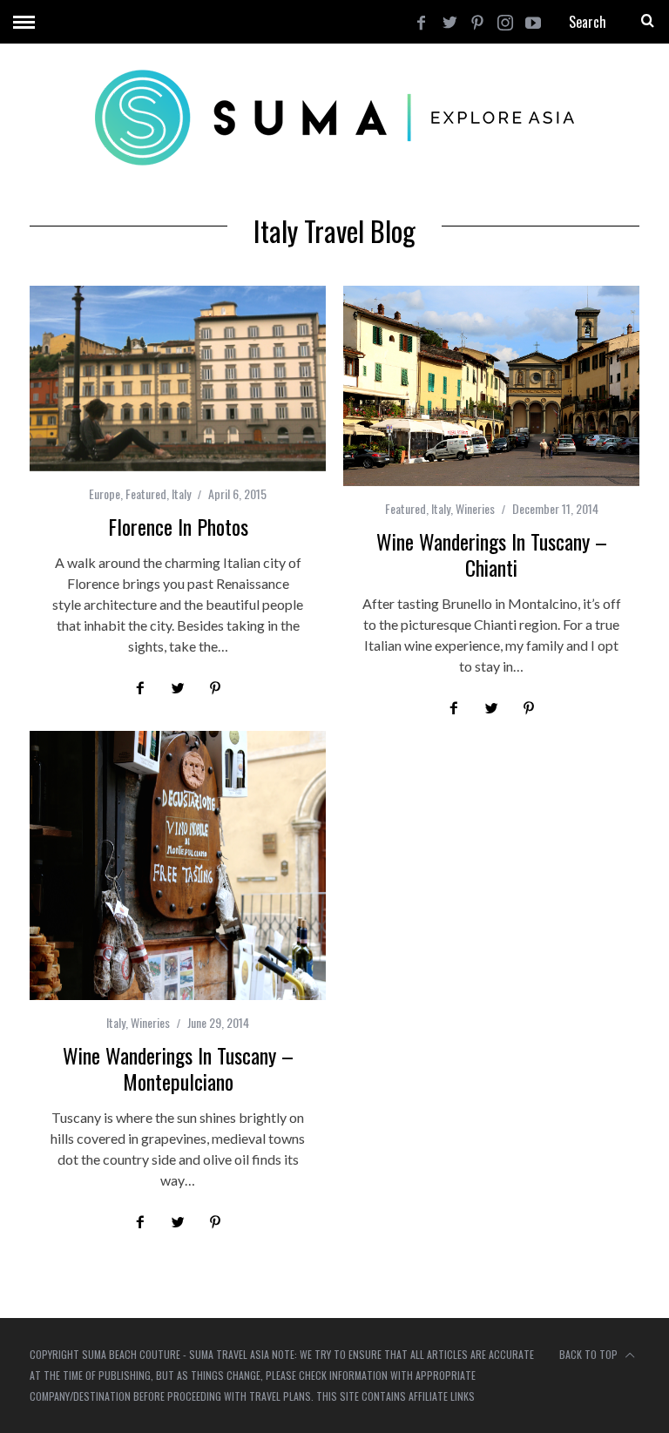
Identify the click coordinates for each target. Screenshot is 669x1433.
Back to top (589, 1354)
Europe (104, 493)
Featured (145, 493)
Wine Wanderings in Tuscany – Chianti (491, 554)
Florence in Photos (178, 526)
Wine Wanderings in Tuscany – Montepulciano (178, 1068)
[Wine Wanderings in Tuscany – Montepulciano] (178, 865)
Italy (181, 493)
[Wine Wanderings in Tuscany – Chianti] (491, 386)
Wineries (475, 508)
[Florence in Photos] (178, 378)
